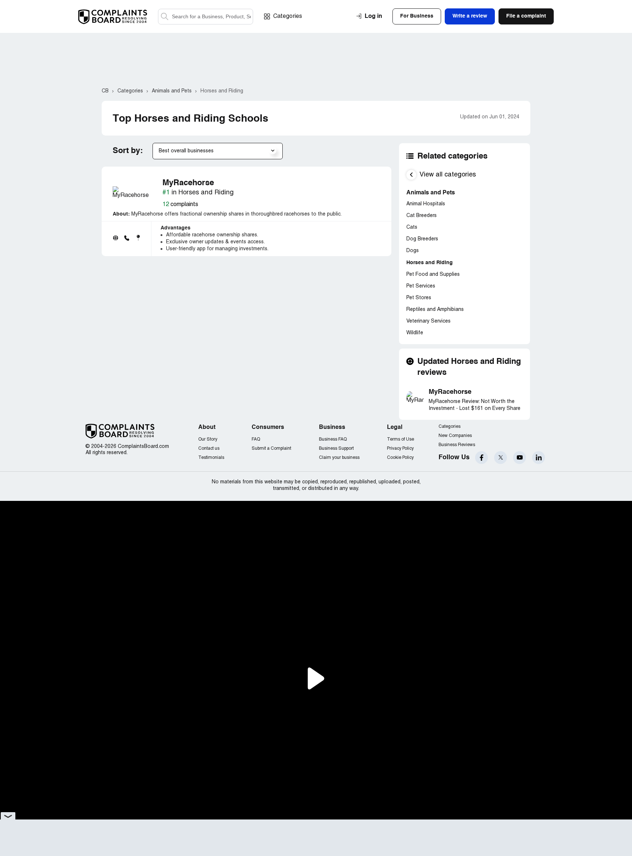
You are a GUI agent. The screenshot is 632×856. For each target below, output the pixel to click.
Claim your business (339, 458)
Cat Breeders (421, 215)
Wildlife (414, 333)
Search (164, 16)
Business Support (336, 448)
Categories (287, 16)
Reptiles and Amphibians (435, 309)
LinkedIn (538, 457)
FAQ (256, 439)
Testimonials (211, 458)
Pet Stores (418, 298)
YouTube (519, 457)
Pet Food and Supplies (433, 274)
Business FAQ (333, 439)
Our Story (207, 439)
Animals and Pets (430, 193)
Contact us (208, 448)
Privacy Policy (400, 448)
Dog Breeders (422, 239)
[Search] (205, 16)
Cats (411, 227)
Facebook (481, 457)
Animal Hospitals (425, 204)
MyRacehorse (450, 392)
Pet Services (420, 286)
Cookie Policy (400, 458)
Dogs (412, 250)
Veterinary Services (428, 321)
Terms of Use (400, 439)
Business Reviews (457, 445)
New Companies (455, 436)
